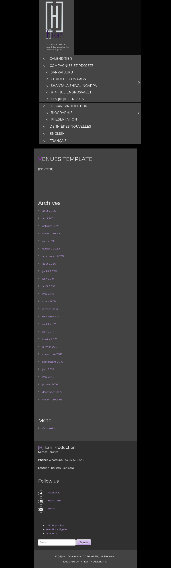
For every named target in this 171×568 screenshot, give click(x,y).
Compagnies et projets (72, 66)
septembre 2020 (53, 256)
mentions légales (56, 529)
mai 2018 (48, 293)
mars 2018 (49, 301)
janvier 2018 (50, 309)
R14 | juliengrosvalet (71, 92)
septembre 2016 (52, 361)
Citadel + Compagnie (70, 79)
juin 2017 (48, 331)
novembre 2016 (52, 354)
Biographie (62, 113)
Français (58, 141)
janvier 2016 (50, 384)
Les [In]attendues (67, 99)
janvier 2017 (50, 346)
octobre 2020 (51, 248)
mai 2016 (48, 376)
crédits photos (55, 525)
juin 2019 (48, 278)
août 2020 (49, 263)
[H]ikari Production (69, 106)
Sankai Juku (62, 72)
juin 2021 (48, 241)
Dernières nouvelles (70, 127)
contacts (51, 533)
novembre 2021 (52, 233)
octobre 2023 (50, 226)
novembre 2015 (52, 399)
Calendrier (61, 59)
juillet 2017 (49, 324)
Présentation (64, 119)
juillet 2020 (49, 271)
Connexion (49, 428)
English (57, 134)
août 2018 (48, 286)
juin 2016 (48, 369)
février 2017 (49, 339)
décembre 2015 (51, 392)
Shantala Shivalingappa (74, 86)
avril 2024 (48, 218)
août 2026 (49, 210)
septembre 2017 (52, 316)
